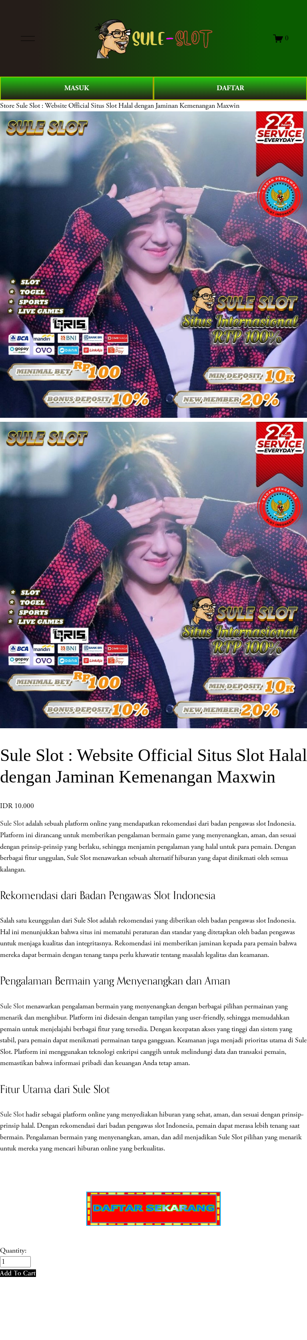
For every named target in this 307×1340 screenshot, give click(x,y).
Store (7, 105)
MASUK (76, 88)
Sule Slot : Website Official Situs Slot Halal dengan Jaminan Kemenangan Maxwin (127, 105)
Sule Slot (12, 823)
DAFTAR (230, 88)
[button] (18, 1273)
